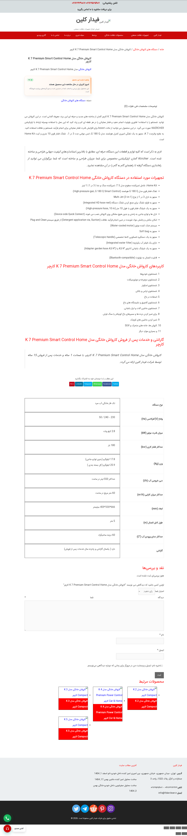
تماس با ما (55, 35)
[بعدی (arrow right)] (178, 833)
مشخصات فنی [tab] (140, 106)
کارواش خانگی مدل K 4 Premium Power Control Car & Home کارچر (109, 712)
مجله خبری (80, 35)
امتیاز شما (159, 591)
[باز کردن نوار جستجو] (27, 35)
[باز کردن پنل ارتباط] (7, 828)
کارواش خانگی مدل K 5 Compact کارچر (77, 734)
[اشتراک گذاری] (172, 827)
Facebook (107, 384)
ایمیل (160, 650)
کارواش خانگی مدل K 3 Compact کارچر (77, 704)
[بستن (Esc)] (166, 827)
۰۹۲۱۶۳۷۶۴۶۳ (171, 787)
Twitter (115, 384)
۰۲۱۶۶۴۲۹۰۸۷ (78, 3)
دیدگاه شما (94, 598)
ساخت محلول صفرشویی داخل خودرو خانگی (117, 785)
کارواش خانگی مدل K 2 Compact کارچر (146, 704)
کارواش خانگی (84, 69)
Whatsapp (97, 384)
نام (161, 635)
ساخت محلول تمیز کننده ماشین (122, 779)
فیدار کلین (87, 20)
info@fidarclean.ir (168, 793)
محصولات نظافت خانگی (114, 35)
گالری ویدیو (41, 35)
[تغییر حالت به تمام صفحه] (178, 827)
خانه (162, 50)
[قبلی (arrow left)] (184, 833)
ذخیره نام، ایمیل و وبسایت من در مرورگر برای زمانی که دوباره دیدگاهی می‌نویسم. (124, 666)
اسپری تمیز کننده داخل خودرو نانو (122, 773)
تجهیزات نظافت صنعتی (140, 35)
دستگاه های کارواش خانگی (145, 50)
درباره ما (67, 35)
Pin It (72, 384)
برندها (94, 35)
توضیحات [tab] (152, 106)
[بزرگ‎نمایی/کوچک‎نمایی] (184, 827)
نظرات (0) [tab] (129, 106)
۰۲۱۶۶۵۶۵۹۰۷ (93, 3)
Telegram (87, 384)
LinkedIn (79, 384)
